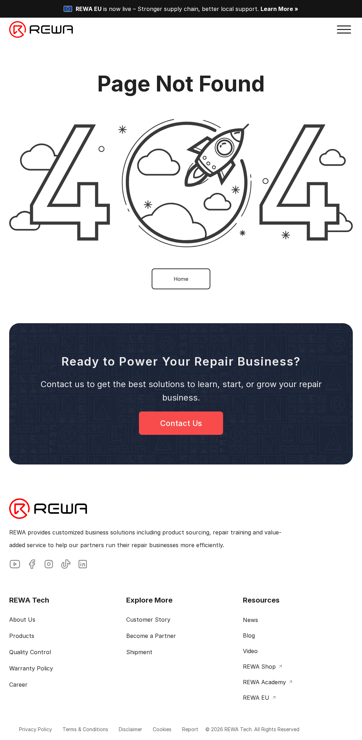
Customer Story (148, 619)
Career (18, 684)
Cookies (162, 729)
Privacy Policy (35, 729)
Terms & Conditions (85, 729)
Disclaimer (130, 729)
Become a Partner (151, 635)
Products (21, 635)
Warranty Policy (31, 668)
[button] (344, 30)
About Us (22, 619)
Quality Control (30, 652)
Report (190, 729)
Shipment (139, 652)
